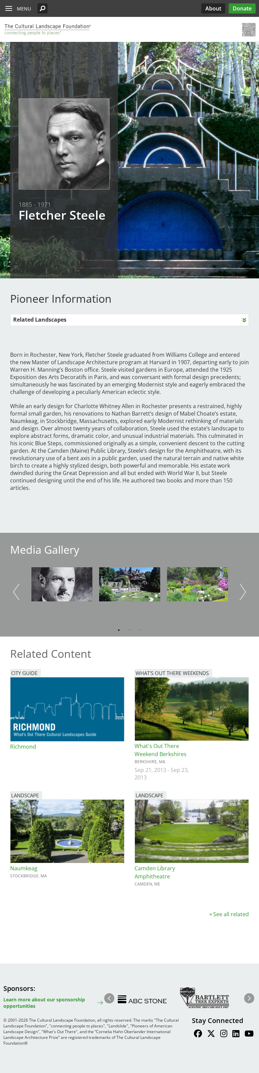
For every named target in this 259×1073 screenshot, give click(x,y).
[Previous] (16, 591)
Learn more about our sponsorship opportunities (44, 1002)
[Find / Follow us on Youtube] (249, 1034)
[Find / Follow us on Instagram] (223, 1034)
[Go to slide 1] (118, 630)
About (213, 8)
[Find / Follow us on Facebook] (198, 1034)
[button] (42, 8)
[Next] (243, 591)
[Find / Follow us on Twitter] (211, 1034)
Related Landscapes (39, 319)
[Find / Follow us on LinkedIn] (235, 1034)
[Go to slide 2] (128, 630)
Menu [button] (24, 8)
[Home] (47, 30)
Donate (242, 8)
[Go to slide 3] (138, 630)
